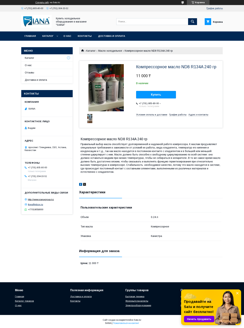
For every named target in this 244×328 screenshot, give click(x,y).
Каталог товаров (24, 301)
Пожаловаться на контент (126, 323)
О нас (67, 36)
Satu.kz (137, 320)
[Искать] (192, 21)
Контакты (85, 36)
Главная (30, 36)
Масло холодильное (110, 50)
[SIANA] (36, 26)
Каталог (47, 36)
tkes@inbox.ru (35, 204)
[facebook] (80, 184)
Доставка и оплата (111, 36)
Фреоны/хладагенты (136, 301)
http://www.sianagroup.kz (41, 199)
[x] (84, 184)
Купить (156, 94)
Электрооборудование (138, 305)
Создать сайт (42, 2)
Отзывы (29, 72)
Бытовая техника (134, 296)
